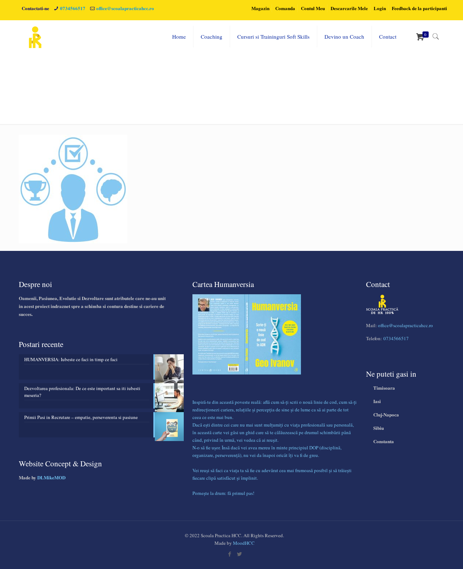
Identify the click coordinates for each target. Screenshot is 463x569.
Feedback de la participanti (419, 8)
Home (345, 86)
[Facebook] (229, 553)
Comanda (285, 8)
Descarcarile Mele (349, 8)
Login (380, 8)
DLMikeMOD (51, 477)
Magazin (260, 8)
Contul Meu (313, 8)
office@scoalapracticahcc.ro (125, 8)
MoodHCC (244, 543)
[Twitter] (239, 553)
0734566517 (72, 8)
